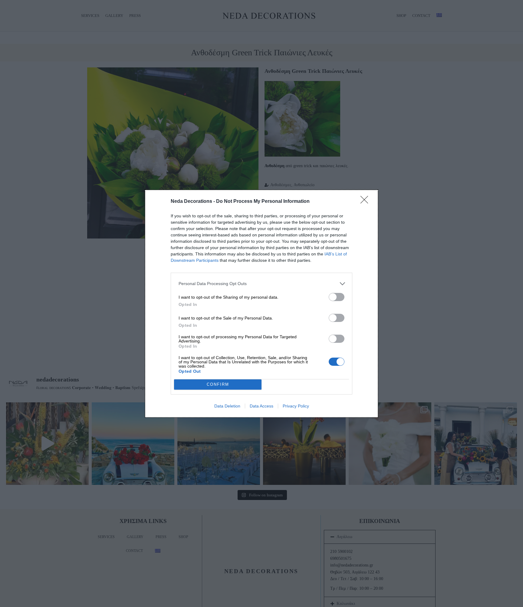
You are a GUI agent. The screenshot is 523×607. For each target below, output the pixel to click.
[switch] (336, 297)
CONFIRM (218, 384)
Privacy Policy (296, 406)
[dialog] (261, 303)
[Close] (366, 201)
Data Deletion (227, 406)
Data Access (261, 406)
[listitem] (261, 284)
